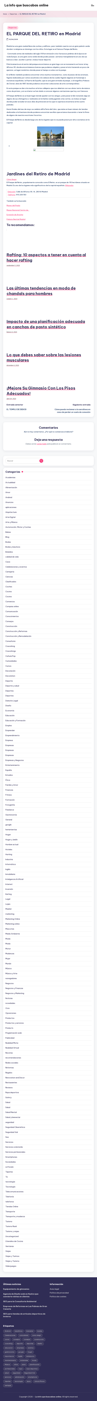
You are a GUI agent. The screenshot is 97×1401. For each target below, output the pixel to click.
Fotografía (10, 805)
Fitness (8, 795)
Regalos (8, 1073)
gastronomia (9, 1352)
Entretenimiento (12, 765)
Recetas (9, 1053)
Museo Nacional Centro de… (18, 210)
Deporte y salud (12, 686)
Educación (10, 715)
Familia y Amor (11, 785)
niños (16, 1364)
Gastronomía (11, 815)
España (8, 770)
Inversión (9, 889)
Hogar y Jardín (11, 840)
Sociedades (10, 1162)
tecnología (10, 1182)
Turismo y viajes (12, 1231)
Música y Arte (11, 973)
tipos (28, 1381)
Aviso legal (54, 1289)
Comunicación (11, 611)
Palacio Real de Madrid (16, 219)
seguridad (9, 1122)
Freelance (9, 810)
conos (7, 1339)
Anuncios (9, 502)
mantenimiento (10, 1360)
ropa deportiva (32, 1369)
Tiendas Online (11, 1206)
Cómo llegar (12, 179)
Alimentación (11, 487)
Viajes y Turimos (12, 1256)
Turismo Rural (11, 1226)
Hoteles (8, 849)
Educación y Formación (15, 720)
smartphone (32, 1377)
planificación (34, 1364)
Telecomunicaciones (14, 1192)
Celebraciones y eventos (16, 567)
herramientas (11, 829)
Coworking (10, 646)
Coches (8, 587)
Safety (8, 1097)
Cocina (8, 591)
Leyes (7, 904)
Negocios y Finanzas (14, 988)
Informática (10, 864)
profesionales (10, 1369)
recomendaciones (13, 1058)
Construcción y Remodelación (18, 636)
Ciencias (9, 577)
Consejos (9, 621)
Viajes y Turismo (12, 1261)
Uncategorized (12, 1236)
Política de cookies (58, 1296)
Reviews (9, 1087)
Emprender (10, 730)
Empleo (8, 725)
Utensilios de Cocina (14, 1241)
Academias (10, 477)
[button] (41, 461)
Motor (8, 949)
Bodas (8, 542)
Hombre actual (11, 844)
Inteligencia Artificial (14, 879)
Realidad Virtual (12, 1048)
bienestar (29, 1331)
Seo (7, 1137)
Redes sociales (11, 1063)
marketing (9, 914)
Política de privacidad (59, 1293)
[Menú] (92, 5)
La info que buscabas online (26, 5)
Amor (7, 492)
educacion (9, 1348)
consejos (16, 1339)
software (9, 1167)
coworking (9, 1343)
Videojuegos (10, 1266)
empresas (20, 1348)
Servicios (9, 1142)
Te (6, 1177)
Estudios (9, 775)
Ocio (7, 1008)
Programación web (13, 1033)
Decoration (10, 676)
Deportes (12, 28)
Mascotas (9, 929)
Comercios (10, 601)
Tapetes (9, 1172)
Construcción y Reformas (16, 631)
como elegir (36, 1335)
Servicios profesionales (15, 1152)
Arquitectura (11, 512)
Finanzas (9, 790)
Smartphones (11, 1157)
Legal (7, 899)
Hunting (8, 854)
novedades (10, 1003)
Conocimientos (12, 616)
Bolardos (9, 552)
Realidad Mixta (11, 1043)
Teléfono (11, 195)
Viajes (8, 1251)
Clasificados (10, 582)
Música (8, 968)
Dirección (11, 192)
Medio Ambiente (12, 934)
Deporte (9, 681)
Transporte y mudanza (15, 1216)
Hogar (8, 835)
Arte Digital (10, 517)
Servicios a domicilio (14, 1147)
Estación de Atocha (15, 214)
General (8, 820)
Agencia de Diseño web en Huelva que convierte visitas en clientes (20, 1295)
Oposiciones (10, 1013)
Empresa (9, 740)
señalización (19, 1377)
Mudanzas (9, 953)
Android (8, 497)
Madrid (8, 909)
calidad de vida (12, 557)
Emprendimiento (12, 735)
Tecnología (10, 1187)
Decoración (10, 671)
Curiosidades (11, 661)
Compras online (12, 606)
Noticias (9, 998)
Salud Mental (11, 1112)
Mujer (7, 958)
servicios (8, 1377)
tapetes (7, 1381)
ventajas (8, 1385)
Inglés (7, 869)
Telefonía (9, 1197)
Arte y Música (11, 522)
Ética (7, 780)
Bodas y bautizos (12, 547)
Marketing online (12, 924)
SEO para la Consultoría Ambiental (19, 1301)
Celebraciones (10, 1335)
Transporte (10, 1211)
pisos (24, 1364)
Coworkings (10, 651)
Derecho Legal (11, 701)
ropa (20, 1369)
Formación (10, 800)
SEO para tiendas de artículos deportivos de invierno (24, 1315)
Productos (9, 1018)
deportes (30, 1343)
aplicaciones (10, 507)
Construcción (11, 626)
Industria (9, 859)
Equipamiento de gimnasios (16, 1289)
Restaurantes (11, 1082)
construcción (39, 1339)
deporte (20, 1343)
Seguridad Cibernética (15, 1127)
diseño (39, 1343)
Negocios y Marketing (14, 993)
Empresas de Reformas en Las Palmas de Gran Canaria (25, 1307)
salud (7, 1373)
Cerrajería (9, 572)
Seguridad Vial (11, 1132)
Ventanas (9, 1246)
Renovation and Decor (15, 1078)
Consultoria (10, 641)
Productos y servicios (14, 1023)
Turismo (8, 1221)
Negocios (9, 983)
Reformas (9, 1068)
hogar (30, 1352)
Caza (7, 562)
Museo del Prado (13, 205)
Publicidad (9, 1038)
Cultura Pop (10, 656)
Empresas (9, 745)
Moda (7, 939)
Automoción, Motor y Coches (18, 527)
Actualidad (10, 482)
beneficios (18, 1331)
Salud (7, 1102)
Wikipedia (69, 185)
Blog (7, 537)
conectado (41, 444)
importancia (9, 1356)
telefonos (9, 1202)
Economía (9, 711)
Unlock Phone (39, 1381)
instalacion (30, 1356)
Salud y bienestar (12, 1117)
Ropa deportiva (12, 1092)
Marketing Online (12, 919)
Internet (9, 884)
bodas (39, 1331)
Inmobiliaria (10, 874)
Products (9, 1028)
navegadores (11, 978)
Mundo (8, 963)
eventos (30, 1348)
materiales (24, 1360)
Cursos (8, 666)
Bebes (8, 532)
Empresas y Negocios (14, 760)
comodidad (23, 1335)
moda (34, 1360)
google (8, 825)
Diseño (8, 706)
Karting (8, 894)
